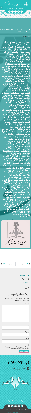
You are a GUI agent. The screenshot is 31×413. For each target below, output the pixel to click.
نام (28, 325)
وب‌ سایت (26, 338)
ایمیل (27, 332)
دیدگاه (27, 303)
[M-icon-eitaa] (18, 11)
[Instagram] (15, 11)
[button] (1, 7)
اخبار (26, 288)
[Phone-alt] (12, 11)
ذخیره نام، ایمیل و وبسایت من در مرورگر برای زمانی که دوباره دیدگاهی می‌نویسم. (17, 347)
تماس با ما (10, 401)
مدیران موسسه (20, 401)
